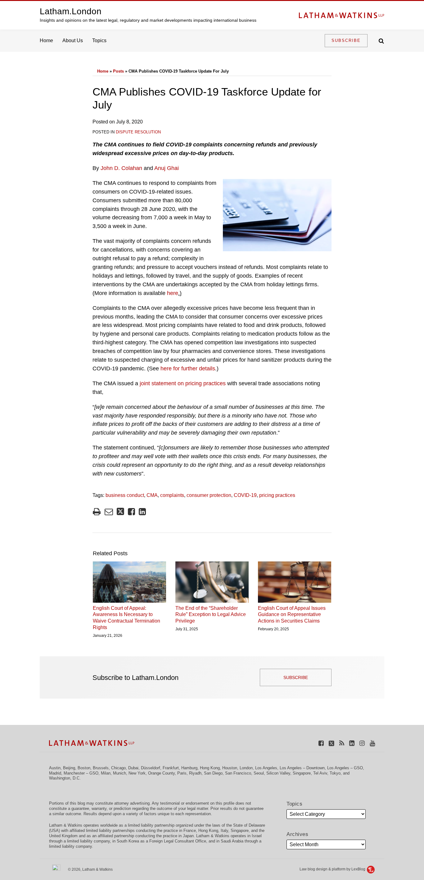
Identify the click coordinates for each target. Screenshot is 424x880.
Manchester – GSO (81, 773)
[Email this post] (109, 511)
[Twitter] (331, 743)
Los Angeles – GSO (345, 768)
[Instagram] (362, 743)
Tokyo (335, 773)
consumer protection (209, 495)
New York (137, 773)
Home (46, 40)
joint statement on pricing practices (183, 383)
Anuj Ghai (166, 168)
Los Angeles (266, 768)
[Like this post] (131, 511)
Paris (182, 773)
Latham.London (70, 11)
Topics (99, 40)
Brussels (101, 768)
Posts (118, 71)
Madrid (55, 773)
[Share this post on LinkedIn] (142, 511)
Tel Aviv (320, 773)
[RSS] (341, 743)
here (172, 293)
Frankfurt (171, 768)
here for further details (187, 368)
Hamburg (189, 768)
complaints (172, 495)
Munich (119, 773)
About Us (72, 40)
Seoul (259, 773)
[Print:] (97, 511)
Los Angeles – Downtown (302, 768)
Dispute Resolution (138, 132)
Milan (106, 773)
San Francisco (238, 773)
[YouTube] (372, 743)
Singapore (302, 773)
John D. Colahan (121, 168)
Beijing (69, 768)
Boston (84, 768)
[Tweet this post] (120, 511)
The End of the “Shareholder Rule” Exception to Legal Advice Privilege (210, 614)
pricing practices (277, 495)
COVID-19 (245, 495)
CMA (152, 495)
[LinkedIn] (351, 743)
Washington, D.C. (65, 778)
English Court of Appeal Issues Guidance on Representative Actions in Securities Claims (292, 614)
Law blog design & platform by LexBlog (333, 869)
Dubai (133, 768)
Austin (55, 768)
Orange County (161, 773)
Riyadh (195, 773)
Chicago (118, 768)
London (246, 768)
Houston (229, 768)
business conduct (125, 495)
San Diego (213, 773)
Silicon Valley (278, 773)
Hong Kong (210, 768)
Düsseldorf (150, 768)
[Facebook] (321, 743)
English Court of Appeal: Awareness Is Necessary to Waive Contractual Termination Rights (126, 617)
